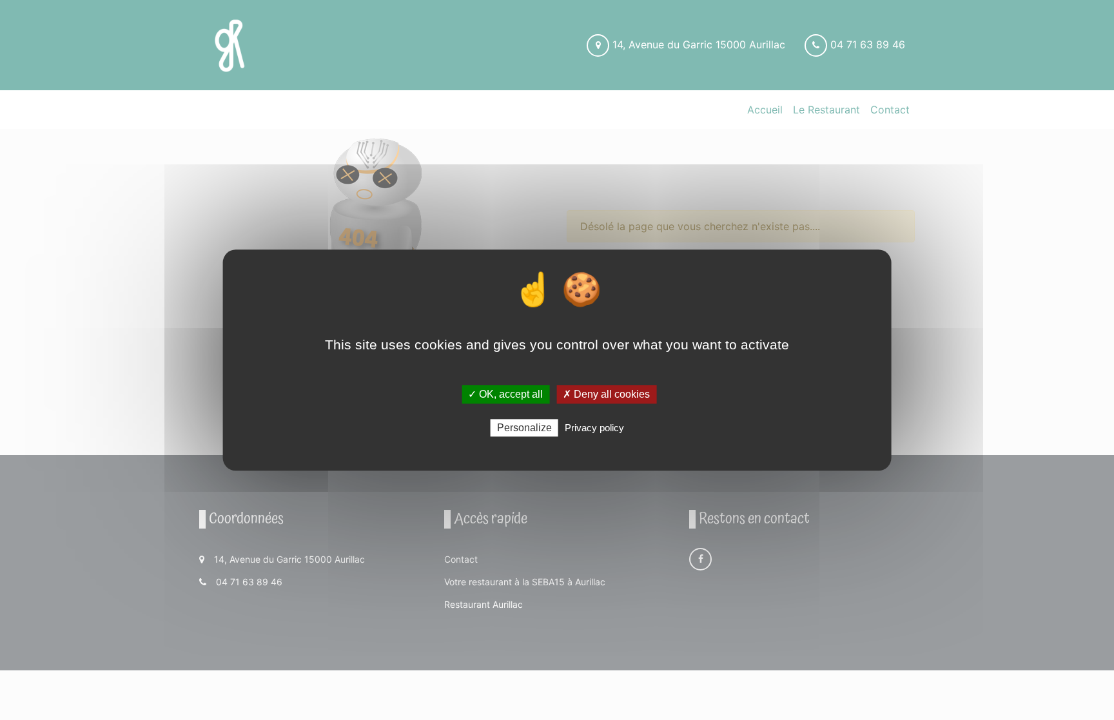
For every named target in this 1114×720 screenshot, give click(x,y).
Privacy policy (594, 427)
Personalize (524, 427)
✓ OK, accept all (505, 394)
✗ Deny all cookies (606, 394)
